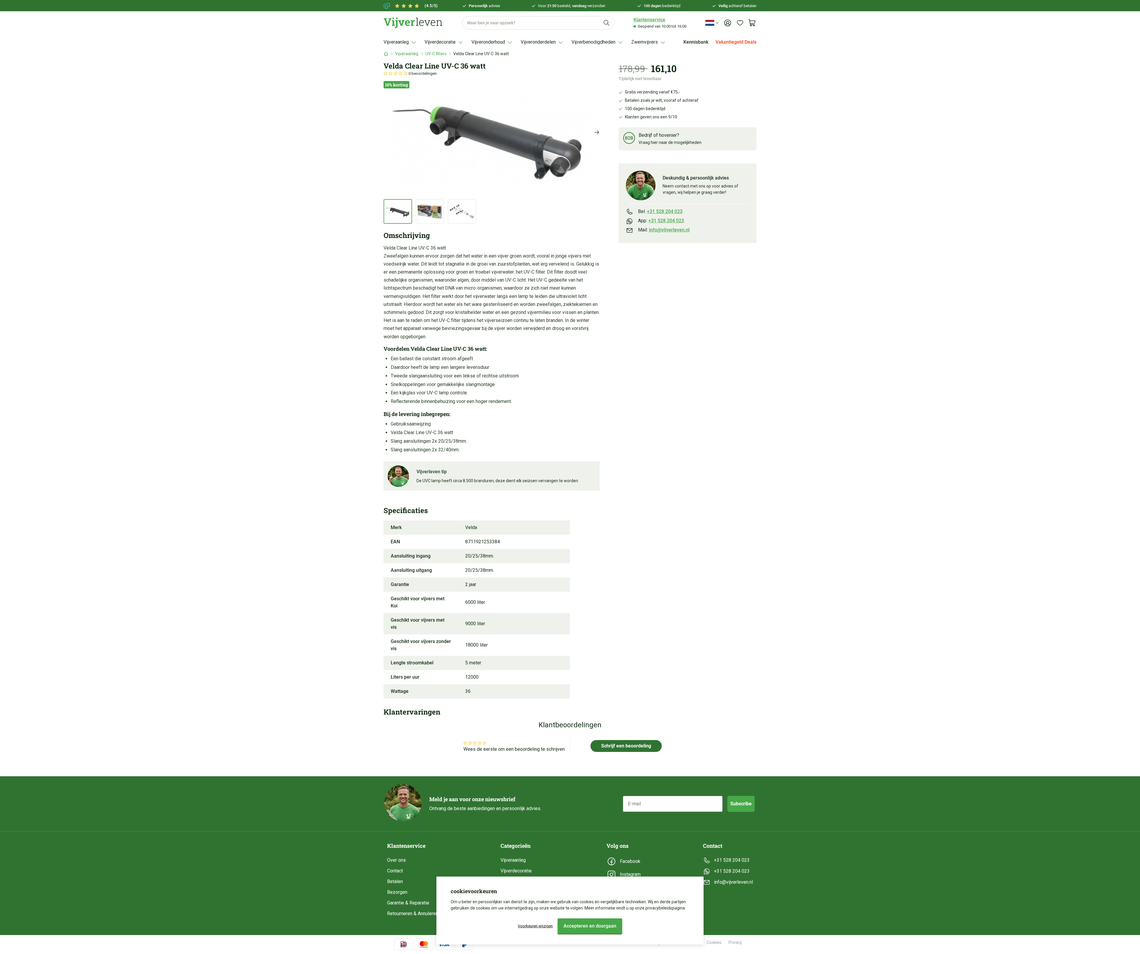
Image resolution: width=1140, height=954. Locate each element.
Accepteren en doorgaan (589, 926)
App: (661, 220)
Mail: (664, 230)
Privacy (735, 942)
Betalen (395, 881)
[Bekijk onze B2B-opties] (629, 139)
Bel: (660, 211)
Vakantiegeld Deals (735, 42)
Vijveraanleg (406, 53)
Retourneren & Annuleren (412, 913)
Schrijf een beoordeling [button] (626, 746)
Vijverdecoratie (516, 871)
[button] (396, 73)
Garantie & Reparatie (408, 903)
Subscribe (741, 804)
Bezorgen (397, 892)
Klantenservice (649, 20)
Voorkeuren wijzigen (535, 926)
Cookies (714, 942)
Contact (395, 871)
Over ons (396, 860)
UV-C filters (435, 53)
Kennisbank (695, 42)
